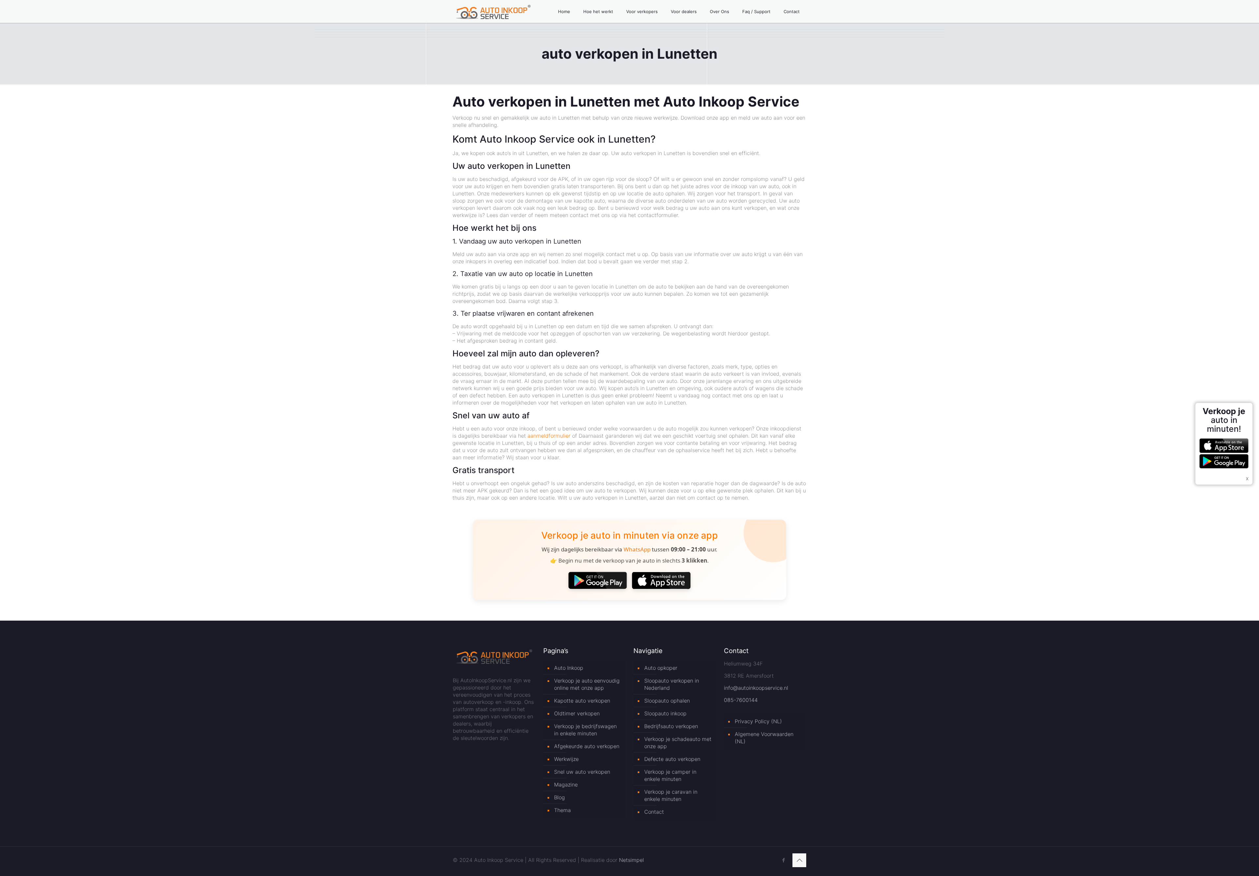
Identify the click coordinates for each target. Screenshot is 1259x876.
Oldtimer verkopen (577, 713)
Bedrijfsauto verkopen (671, 726)
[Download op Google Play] (597, 580)
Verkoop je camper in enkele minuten (670, 775)
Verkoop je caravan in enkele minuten (670, 795)
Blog (559, 797)
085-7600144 (741, 700)
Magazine (566, 784)
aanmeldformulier (549, 435)
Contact (654, 811)
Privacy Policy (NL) (758, 721)
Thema (562, 810)
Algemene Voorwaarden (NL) (764, 738)
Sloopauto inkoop (665, 713)
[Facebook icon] (783, 860)
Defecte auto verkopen (672, 759)
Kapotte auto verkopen (582, 700)
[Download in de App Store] (661, 580)
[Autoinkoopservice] (493, 11)
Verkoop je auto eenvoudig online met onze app (587, 684)
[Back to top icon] (799, 860)
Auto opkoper (660, 668)
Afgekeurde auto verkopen (586, 746)
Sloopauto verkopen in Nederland (671, 684)
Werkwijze (566, 759)
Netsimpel (631, 860)
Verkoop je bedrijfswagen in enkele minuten (585, 730)
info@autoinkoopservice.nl (756, 688)
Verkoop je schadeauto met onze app (677, 742)
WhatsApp (637, 549)
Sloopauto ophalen (667, 700)
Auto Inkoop (568, 668)
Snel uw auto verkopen (582, 771)
